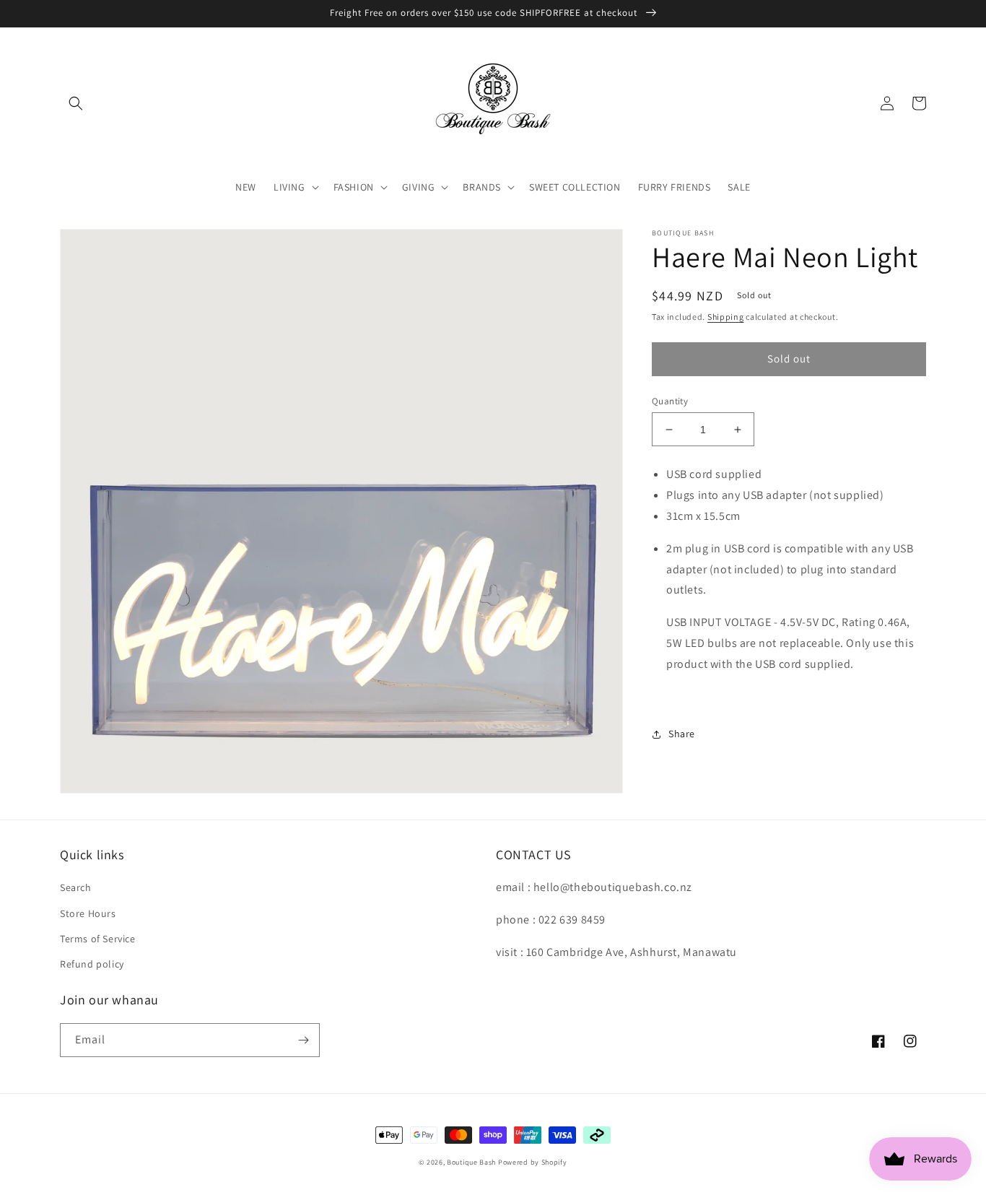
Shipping (725, 316)
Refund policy (92, 963)
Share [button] (681, 733)
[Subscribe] (303, 1040)
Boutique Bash (471, 1162)
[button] (76, 103)
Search (76, 887)
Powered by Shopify (532, 1162)
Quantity (670, 401)
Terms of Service (98, 938)
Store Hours (88, 913)
